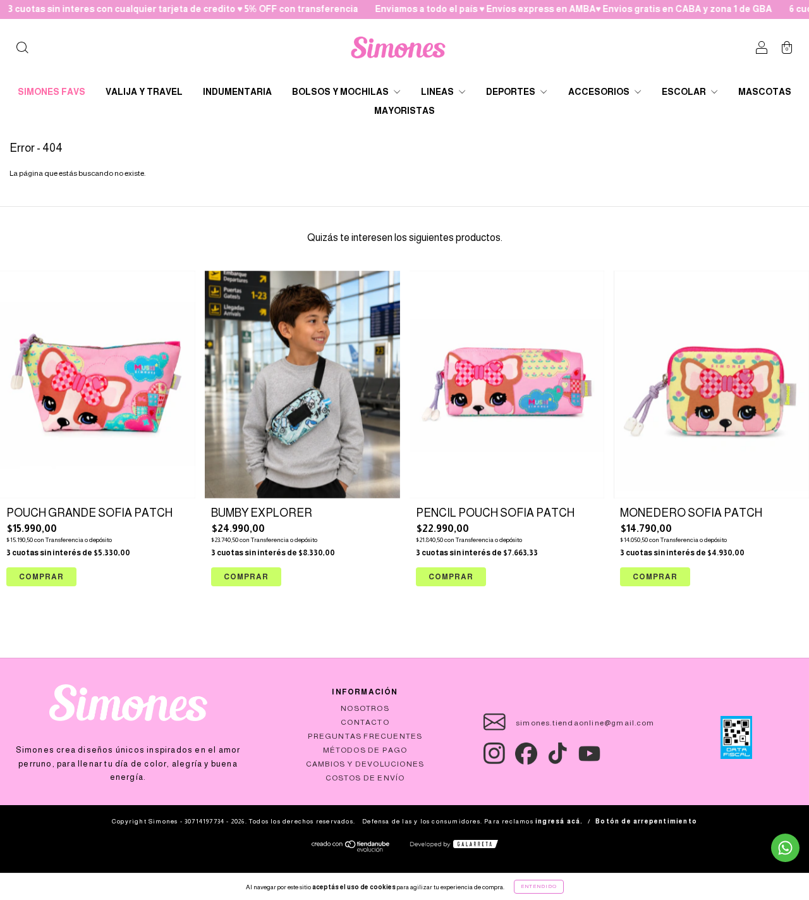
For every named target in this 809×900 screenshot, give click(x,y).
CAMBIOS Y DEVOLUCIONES (365, 764)
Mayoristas (404, 111)
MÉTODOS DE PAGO (365, 750)
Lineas (438, 92)
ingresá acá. (559, 821)
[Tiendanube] (351, 849)
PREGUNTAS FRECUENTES (365, 736)
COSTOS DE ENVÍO (365, 778)
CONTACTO (365, 722)
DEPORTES (511, 92)
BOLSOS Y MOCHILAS (341, 92)
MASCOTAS (764, 92)
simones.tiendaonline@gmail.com (585, 722)
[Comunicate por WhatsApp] (785, 848)
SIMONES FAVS (51, 92)
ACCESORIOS (599, 92)
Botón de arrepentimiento (646, 821)
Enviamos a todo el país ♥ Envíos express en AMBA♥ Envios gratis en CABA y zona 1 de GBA (546, 9)
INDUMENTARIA (237, 92)
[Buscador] (22, 49)
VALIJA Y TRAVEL (144, 92)
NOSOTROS (365, 708)
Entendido (539, 886)
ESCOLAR (685, 92)
